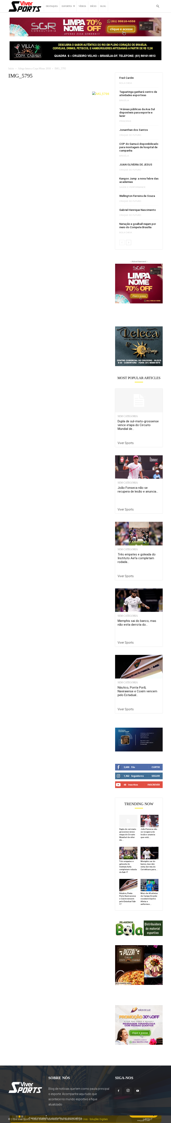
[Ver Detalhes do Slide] (139, 346)
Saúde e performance (132, 187)
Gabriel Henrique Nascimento (137, 209)
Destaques (52, 6)
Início (93, 6)
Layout (148, 1119)
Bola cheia (125, 83)
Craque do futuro (130, 135)
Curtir (156, 767)
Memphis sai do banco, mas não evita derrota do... (137, 622)
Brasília (124, 100)
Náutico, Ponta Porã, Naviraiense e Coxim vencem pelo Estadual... (137, 691)
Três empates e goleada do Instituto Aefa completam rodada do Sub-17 (128, 866)
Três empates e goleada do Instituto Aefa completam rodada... (137, 558)
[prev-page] (121, 242)
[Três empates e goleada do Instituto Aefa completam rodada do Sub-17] (139, 533)
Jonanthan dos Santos (133, 129)
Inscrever (153, 784)
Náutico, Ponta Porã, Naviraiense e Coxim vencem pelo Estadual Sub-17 (127, 898)
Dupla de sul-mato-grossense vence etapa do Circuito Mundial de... (138, 425)
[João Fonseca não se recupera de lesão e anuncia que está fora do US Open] (139, 467)
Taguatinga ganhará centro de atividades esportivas (138, 93)
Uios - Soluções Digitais (95, 1119)
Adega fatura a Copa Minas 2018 (34, 68)
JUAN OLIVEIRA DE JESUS (135, 164)
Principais (125, 121)
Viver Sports (126, 443)
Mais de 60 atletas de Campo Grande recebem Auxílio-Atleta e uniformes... (149, 898)
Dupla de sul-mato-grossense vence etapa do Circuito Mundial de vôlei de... (127, 834)
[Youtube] (137, 1091)
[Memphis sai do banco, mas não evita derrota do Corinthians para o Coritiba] (139, 600)
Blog (103, 6)
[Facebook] (118, 1091)
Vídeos (82, 6)
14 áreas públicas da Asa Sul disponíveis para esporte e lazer (137, 112)
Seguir (156, 775)
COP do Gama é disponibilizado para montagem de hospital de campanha (138, 147)
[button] (158, 6)
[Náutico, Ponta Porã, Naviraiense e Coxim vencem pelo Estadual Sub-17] (139, 667)
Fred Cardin (126, 77)
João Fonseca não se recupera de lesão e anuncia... (138, 489)
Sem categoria (128, 416)
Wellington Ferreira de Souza (137, 195)
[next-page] (128, 242)
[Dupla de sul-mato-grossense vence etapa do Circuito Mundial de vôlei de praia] (139, 400)
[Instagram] (128, 1090)
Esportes (67, 6)
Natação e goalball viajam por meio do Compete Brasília (137, 225)
